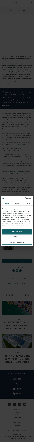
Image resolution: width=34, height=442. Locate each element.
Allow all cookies (17, 231)
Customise (16, 236)
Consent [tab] (6, 203)
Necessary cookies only (17, 242)
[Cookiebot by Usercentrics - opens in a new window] (25, 198)
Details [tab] (17, 203)
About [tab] (28, 203)
